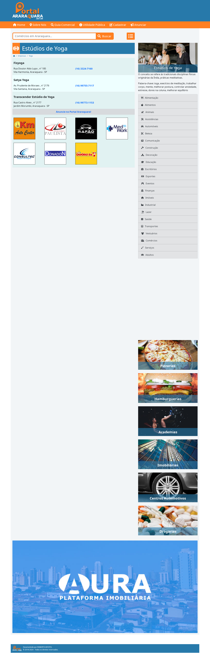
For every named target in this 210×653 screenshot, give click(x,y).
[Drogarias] (168, 520)
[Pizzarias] (168, 354)
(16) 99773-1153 (84, 102)
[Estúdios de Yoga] (168, 57)
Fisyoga (19, 63)
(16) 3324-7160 (84, 68)
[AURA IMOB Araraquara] (105, 586)
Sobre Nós (39, 25)
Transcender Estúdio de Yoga (34, 97)
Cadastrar (119, 25)
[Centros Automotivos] (168, 487)
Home (20, 25)
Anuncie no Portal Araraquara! (73, 111)
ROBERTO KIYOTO (44, 647)
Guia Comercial (64, 25)
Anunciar (140, 25)
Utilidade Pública (93, 25)
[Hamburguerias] (168, 387)
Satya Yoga (21, 80)
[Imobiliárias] (168, 454)
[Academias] (168, 420)
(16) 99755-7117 (84, 85)
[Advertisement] (147, 10)
